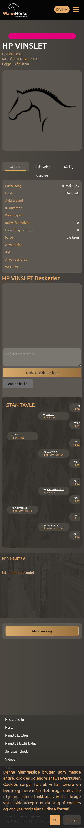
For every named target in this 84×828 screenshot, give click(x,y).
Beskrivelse (42, 167)
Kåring (68, 167)
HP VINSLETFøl (13, 558)
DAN (59, 9)
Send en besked (17, 384)
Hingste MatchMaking (21, 743)
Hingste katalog (16, 735)
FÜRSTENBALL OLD (55, 489)
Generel (15, 167)
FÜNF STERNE (21, 508)
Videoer (11, 759)
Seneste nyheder (17, 751)
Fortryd (72, 820)
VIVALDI (50, 414)
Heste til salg (14, 719)
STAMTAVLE (20, 405)
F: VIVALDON (12, 54)
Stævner (42, 176)
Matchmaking (42, 631)
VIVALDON (19, 435)
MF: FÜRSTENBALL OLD (19, 59)
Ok (55, 820)
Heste (9, 727)
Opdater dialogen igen (42, 372)
